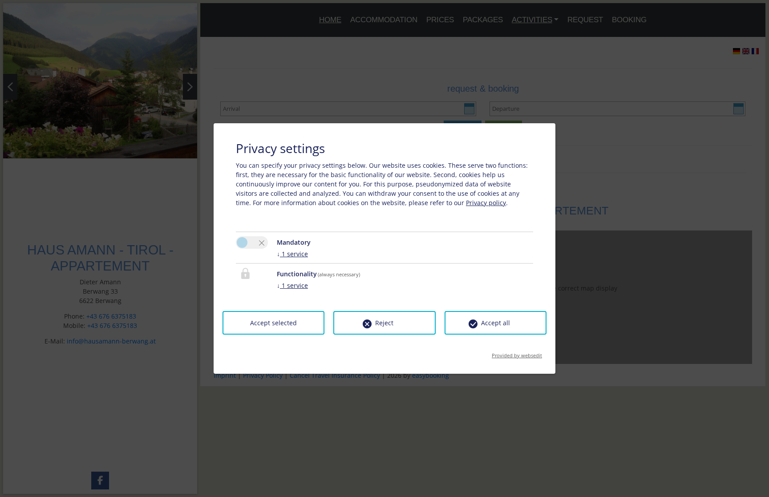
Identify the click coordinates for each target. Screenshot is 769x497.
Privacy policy (486, 202)
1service (292, 254)
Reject (384, 323)
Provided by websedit (517, 352)
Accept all (495, 323)
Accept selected (273, 323)
